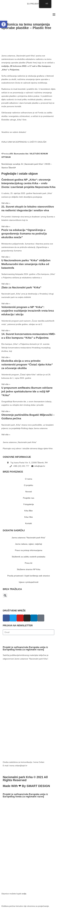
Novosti (28, 491)
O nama (28, 479)
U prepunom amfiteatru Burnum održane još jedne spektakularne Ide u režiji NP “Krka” (27, 391)
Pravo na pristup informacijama (28, 550)
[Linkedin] (33, 618)
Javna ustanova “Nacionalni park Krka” (29, 537)
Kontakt (28, 523)
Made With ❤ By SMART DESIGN (26, 786)
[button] (5, 595)
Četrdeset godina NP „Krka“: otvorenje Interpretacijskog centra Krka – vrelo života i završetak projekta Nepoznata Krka (28, 183)
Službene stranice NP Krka (28, 569)
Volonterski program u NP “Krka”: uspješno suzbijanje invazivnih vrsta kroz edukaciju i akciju (27, 311)
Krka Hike (28, 517)
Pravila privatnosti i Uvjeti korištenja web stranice (28, 576)
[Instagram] (27, 618)
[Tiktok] (40, 618)
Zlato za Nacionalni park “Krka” (21, 287)
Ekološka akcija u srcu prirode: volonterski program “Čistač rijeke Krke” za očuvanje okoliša (27, 364)
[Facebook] (6, 618)
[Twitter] (13, 618)
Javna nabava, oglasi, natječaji (28, 544)
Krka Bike (28, 511)
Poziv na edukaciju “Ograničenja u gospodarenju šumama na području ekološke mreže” (24, 234)
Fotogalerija (28, 504)
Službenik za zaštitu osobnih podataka (28, 557)
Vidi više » (5, 203)
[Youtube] (20, 618)
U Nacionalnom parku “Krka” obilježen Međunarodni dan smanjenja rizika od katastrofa (25, 264)
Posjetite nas (28, 498)
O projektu (28, 485)
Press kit (28, 563)
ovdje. (24, 894)
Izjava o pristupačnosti (28, 582)
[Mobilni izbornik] (54, 14)
